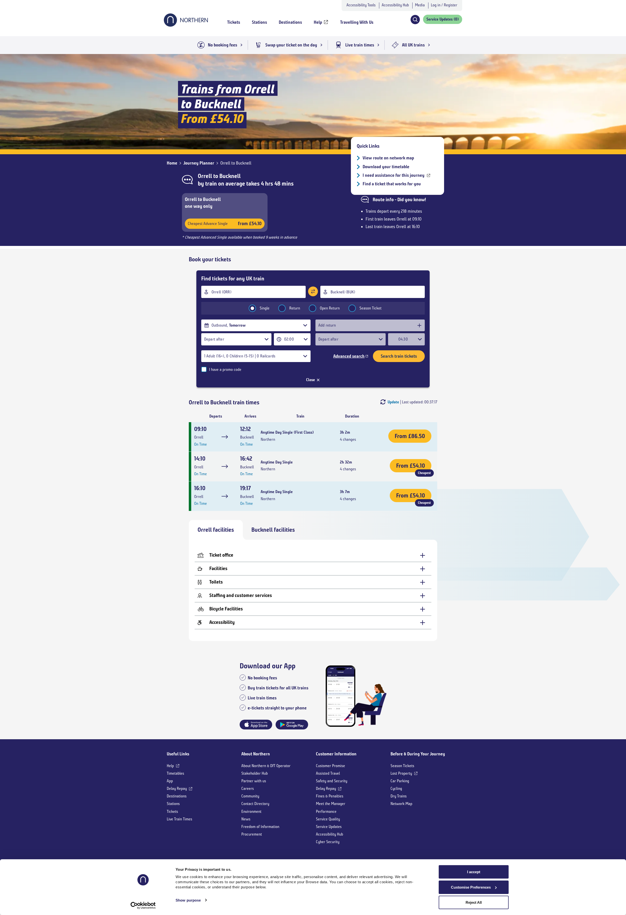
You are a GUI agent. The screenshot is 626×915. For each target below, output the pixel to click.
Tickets (172, 811)
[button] (415, 19)
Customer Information (336, 754)
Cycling (396, 788)
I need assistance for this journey (394, 175)
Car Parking (400, 781)
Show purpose (188, 900)
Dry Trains (399, 796)
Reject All (474, 902)
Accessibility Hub (395, 5)
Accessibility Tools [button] (361, 5)
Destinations (177, 796)
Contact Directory (255, 803)
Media (420, 5)
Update (393, 402)
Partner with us (253, 781)
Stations (173, 803)
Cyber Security (327, 841)
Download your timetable (386, 166)
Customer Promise (330, 765)
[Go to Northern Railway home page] (186, 25)
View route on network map (388, 158)
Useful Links (178, 754)
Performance (326, 811)
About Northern (255, 754)
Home (172, 163)
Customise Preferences (471, 887)
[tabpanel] (313, 590)
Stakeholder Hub (254, 773)
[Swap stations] (313, 291)
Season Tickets (402, 765)
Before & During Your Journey (418, 754)
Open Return (330, 308)
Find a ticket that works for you (392, 184)
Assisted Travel (328, 773)
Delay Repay (177, 788)
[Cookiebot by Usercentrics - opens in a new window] (143, 905)
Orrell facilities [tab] (216, 529)
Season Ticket (370, 308)
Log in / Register (444, 5)
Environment (251, 811)
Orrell (205, 176)
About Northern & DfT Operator (266, 765)
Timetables (175, 773)
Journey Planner (198, 163)
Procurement (251, 834)
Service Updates (329, 826)
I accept (473, 872)
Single (264, 308)
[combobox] (253, 292)
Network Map (401, 803)
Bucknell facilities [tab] (273, 529)
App (170, 781)
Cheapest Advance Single (225, 223)
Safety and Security (331, 781)
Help (170, 765)
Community (250, 796)
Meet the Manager (330, 803)
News (245, 819)
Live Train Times (179, 819)
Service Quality (328, 819)
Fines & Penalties (329, 796)
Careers (247, 788)
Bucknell (230, 176)
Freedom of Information (260, 826)
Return (294, 308)
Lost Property (401, 773)
